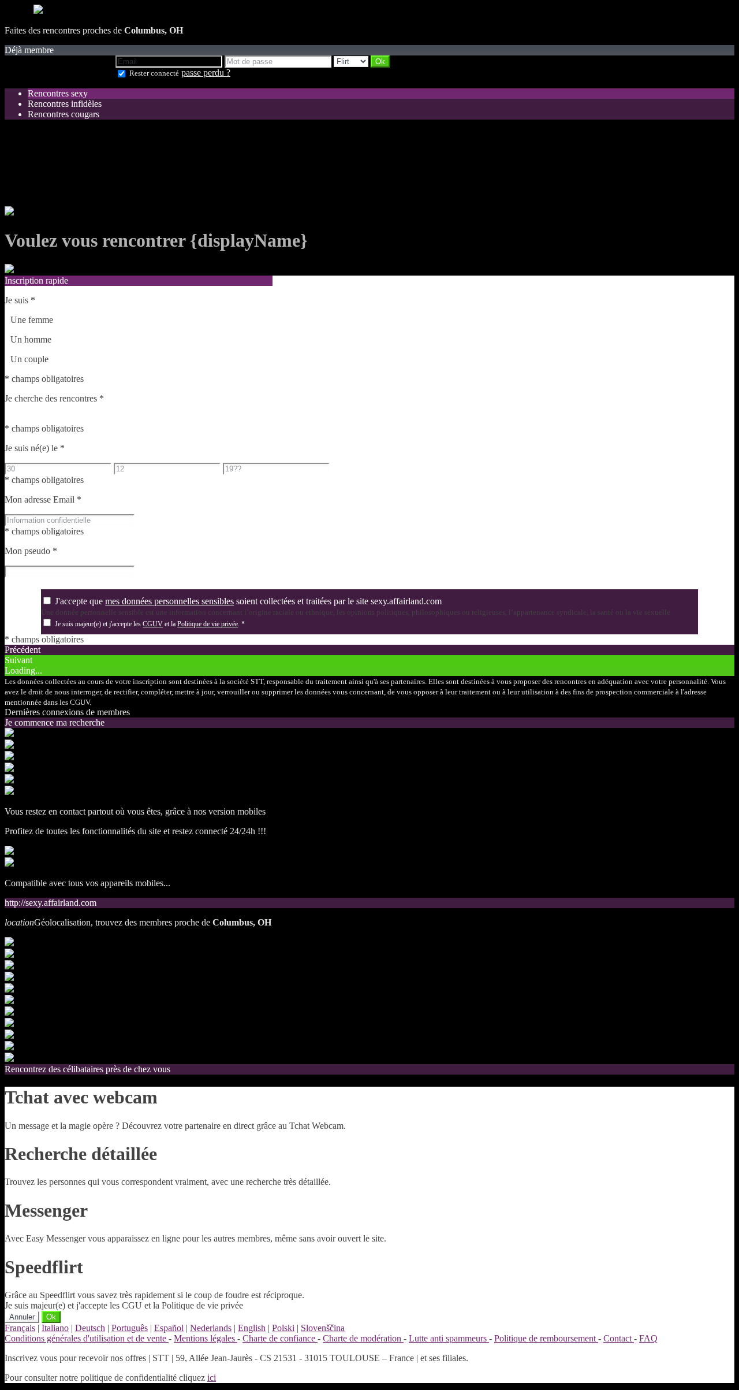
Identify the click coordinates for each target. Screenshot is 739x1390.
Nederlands (211, 1328)
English (252, 1328)
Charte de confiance (280, 1338)
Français (20, 1328)
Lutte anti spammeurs (449, 1338)
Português (129, 1328)
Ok (51, 1317)
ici (211, 1377)
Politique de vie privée (207, 624)
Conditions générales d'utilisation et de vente (87, 1338)
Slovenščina (323, 1328)
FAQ (648, 1338)
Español (169, 1328)
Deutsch (90, 1328)
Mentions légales (205, 1338)
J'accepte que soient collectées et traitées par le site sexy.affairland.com (248, 601)
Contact (618, 1338)
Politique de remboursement (546, 1338)
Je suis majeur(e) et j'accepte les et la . (150, 624)
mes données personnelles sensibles (169, 601)
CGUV (153, 624)
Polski (283, 1328)
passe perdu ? (205, 72)
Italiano (55, 1328)
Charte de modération (363, 1338)
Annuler (22, 1317)
